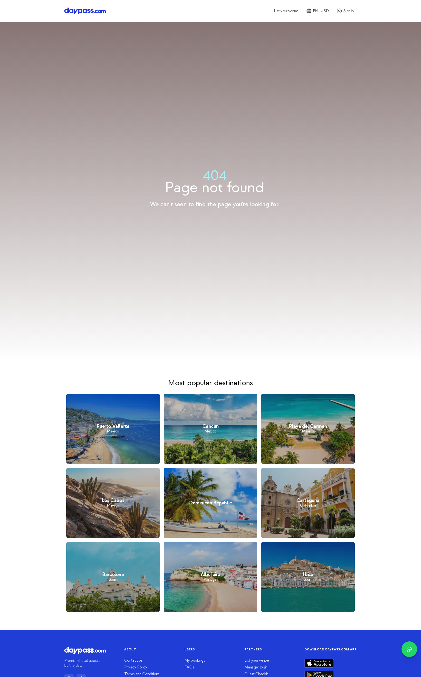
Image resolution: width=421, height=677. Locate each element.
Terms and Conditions (142, 674)
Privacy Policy (135, 667)
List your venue (256, 660)
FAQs (189, 667)
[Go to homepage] (85, 11)
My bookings (194, 660)
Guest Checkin (256, 674)
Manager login (256, 667)
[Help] (409, 649)
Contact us (133, 660)
